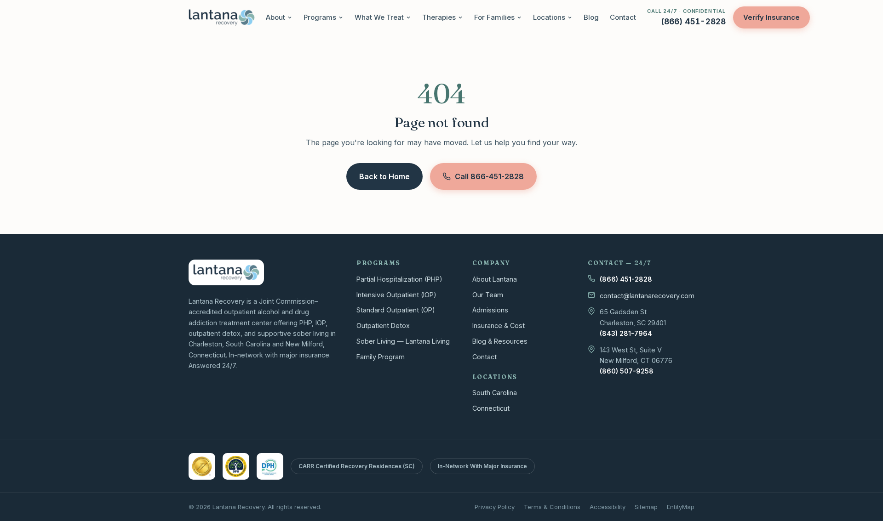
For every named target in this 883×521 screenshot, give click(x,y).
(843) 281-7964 (626, 333)
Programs (320, 17)
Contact (623, 17)
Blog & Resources (500, 341)
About (275, 17)
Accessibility (607, 506)
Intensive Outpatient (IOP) (396, 295)
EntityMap (680, 506)
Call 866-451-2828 (489, 176)
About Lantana (494, 279)
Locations (549, 17)
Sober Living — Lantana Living (403, 341)
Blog (591, 17)
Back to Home (384, 176)
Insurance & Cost (498, 325)
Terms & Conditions (552, 506)
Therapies (439, 17)
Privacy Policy (495, 506)
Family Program (380, 357)
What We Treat (379, 17)
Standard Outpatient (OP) (395, 310)
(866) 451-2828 (626, 279)
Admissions (490, 310)
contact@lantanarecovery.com (647, 296)
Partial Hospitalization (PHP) (399, 279)
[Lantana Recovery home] (222, 17)
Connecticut (491, 408)
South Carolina (494, 392)
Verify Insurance (771, 17)
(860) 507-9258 (627, 371)
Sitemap (646, 506)
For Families (494, 17)
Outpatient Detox (383, 325)
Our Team (487, 295)
